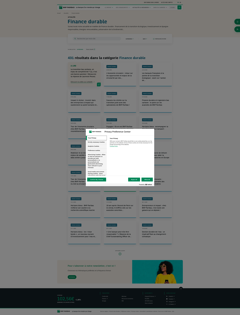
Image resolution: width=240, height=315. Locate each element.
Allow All (147, 179)
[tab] (96, 138)
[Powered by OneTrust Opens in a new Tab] (146, 185)
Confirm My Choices (96, 179)
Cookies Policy (114, 146)
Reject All (134, 179)
